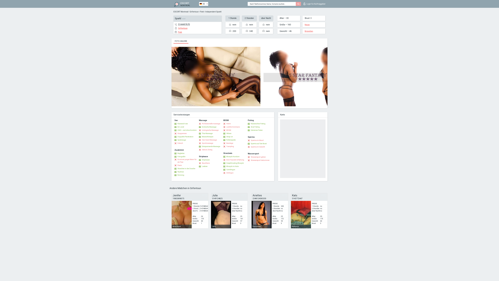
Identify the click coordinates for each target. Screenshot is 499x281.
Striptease (206, 160)
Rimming (181, 175)
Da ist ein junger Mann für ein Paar (187, 160)
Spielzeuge (182, 140)
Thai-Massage (207, 133)
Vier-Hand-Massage (209, 140)
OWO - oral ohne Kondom (187, 130)
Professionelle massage (211, 124)
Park (202, 12)
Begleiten (181, 153)
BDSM (228, 130)
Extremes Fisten (257, 130)
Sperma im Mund (257, 140)
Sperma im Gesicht (258, 147)
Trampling (230, 146)
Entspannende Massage (211, 146)
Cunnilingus (230, 170)
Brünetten (309, 31)
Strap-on (229, 137)
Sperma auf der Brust (259, 144)
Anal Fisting (255, 127)
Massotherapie (207, 137)
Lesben (205, 166)
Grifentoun (194, 12)
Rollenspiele (231, 140)
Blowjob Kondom (232, 157)
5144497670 (184, 24)
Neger (307, 25)
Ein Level (181, 127)
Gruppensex (182, 133)
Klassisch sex (183, 124)
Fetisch (180, 143)
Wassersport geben (258, 157)
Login (316, 4)
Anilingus (229, 173)
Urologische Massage (210, 130)
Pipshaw (181, 172)
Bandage (229, 143)
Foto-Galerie (181, 41)
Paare (180, 165)
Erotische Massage (209, 127)
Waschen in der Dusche (186, 169)
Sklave (228, 133)
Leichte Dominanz (233, 127)
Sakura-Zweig (207, 150)
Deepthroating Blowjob (235, 163)
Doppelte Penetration (185, 137)
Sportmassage (207, 143)
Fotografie (181, 157)
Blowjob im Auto (232, 166)
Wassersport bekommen (260, 160)
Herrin (228, 124)
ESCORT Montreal (180, 12)
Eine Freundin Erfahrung (235, 160)
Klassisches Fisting (258, 124)
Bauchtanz (206, 163)
